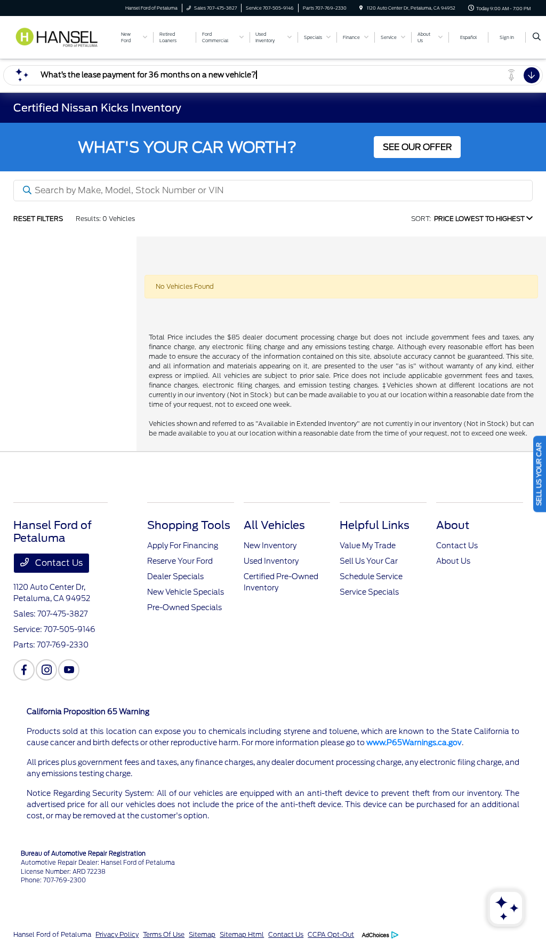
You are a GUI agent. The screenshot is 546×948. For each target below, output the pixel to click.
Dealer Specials (175, 576)
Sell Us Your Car (369, 561)
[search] (537, 37)
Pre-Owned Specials (184, 607)
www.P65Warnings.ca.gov (414, 742)
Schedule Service (371, 576)
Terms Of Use (163, 934)
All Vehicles (274, 525)
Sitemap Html (242, 934)
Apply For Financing (182, 545)
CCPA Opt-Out (331, 934)
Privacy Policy (117, 934)
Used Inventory (271, 561)
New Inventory (270, 545)
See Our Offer (417, 147)
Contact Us (58, 563)
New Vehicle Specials (185, 592)
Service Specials (369, 592)
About (452, 525)
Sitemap (202, 934)
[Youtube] (68, 670)
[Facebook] (24, 670)
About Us (453, 561)
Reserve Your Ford (180, 561)
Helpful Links (375, 525)
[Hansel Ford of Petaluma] (61, 36)
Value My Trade (368, 545)
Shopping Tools (188, 525)
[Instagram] (46, 670)
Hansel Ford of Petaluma (52, 934)
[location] (361, 8)
